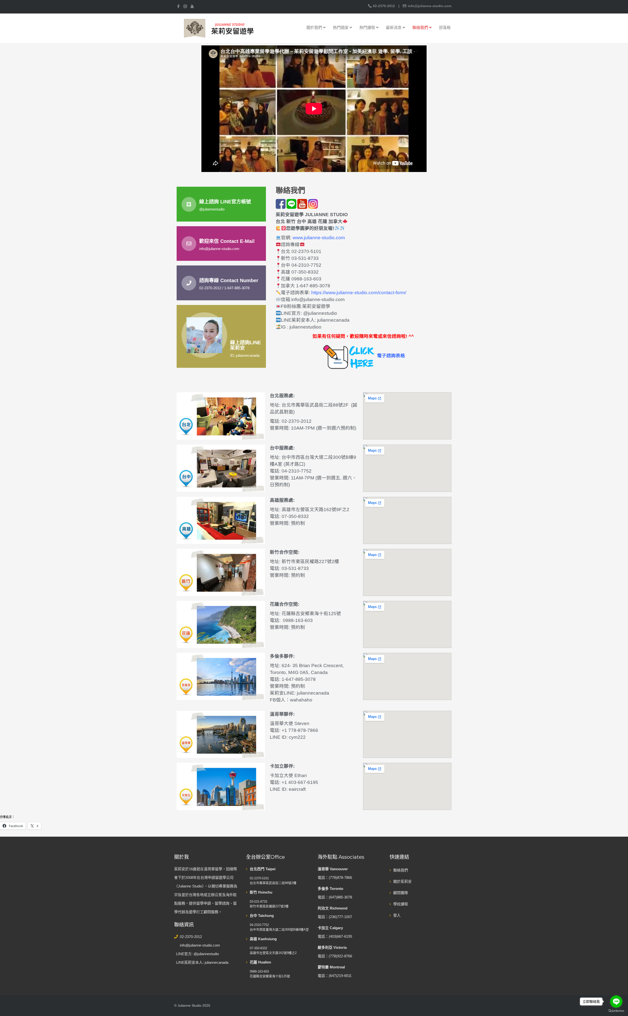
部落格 (445, 27)
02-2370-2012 (384, 6)
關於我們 (314, 27)
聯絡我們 (420, 27)
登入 (397, 915)
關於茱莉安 (402, 881)
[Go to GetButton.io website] (616, 1011)
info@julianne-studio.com (429, 6)
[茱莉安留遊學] (218, 28)
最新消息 (394, 27)
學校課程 (400, 904)
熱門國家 (341, 27)
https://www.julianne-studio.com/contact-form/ (358, 292)
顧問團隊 (400, 893)
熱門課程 (367, 27)
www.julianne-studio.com (319, 237)
